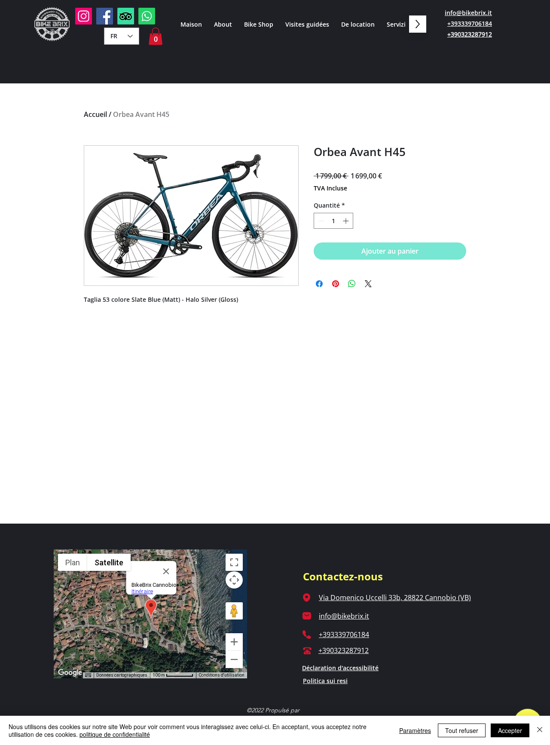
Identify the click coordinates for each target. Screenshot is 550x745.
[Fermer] (540, 730)
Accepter (510, 730)
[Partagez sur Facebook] (319, 284)
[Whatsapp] (146, 16)
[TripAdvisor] (125, 16)
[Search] (477, 42)
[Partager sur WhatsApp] (352, 284)
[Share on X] (368, 284)
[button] (155, 36)
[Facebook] (104, 16)
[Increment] (346, 220)
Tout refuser (461, 730)
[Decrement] (320, 220)
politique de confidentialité (114, 734)
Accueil (95, 114)
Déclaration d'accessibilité (340, 668)
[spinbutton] (333, 220)
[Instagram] (83, 16)
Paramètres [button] (415, 730)
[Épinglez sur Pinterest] (335, 284)
